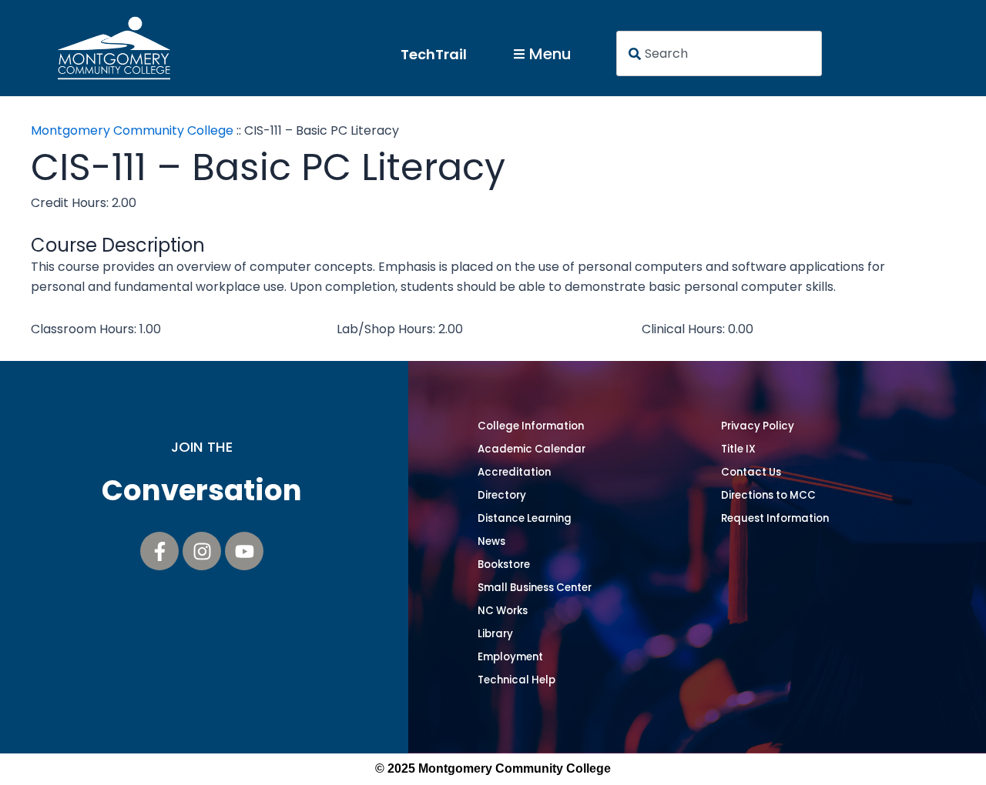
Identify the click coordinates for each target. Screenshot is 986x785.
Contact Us (751, 472)
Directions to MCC (768, 495)
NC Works (503, 610)
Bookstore (504, 564)
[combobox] (719, 53)
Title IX (738, 449)
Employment (510, 657)
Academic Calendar (531, 449)
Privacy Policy (757, 426)
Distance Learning (525, 518)
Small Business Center (535, 587)
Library (495, 633)
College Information (531, 426)
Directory (502, 495)
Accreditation (514, 472)
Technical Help (516, 680)
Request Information (775, 518)
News (491, 541)
